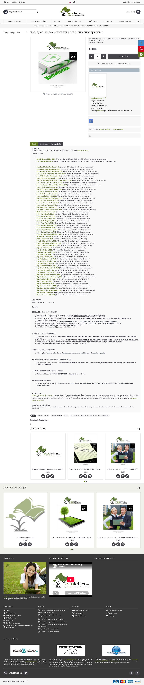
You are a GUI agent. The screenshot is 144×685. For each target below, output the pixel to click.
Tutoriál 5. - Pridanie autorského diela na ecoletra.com (52, 625)
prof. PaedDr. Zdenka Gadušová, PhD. (50, 171)
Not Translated (38, 428)
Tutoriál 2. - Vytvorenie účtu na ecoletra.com (49, 616)
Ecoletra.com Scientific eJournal (42, 395)
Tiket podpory (78, 613)
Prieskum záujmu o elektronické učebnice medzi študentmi (18, 627)
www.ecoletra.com (83, 150)
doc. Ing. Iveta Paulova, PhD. (47, 205)
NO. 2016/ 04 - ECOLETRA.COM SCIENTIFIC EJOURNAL (90, 415)
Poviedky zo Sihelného (25, 537)
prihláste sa (100, 111)
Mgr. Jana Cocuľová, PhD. (46, 288)
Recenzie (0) (56, 144)
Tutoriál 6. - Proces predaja (49, 629)
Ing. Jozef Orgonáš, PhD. (45, 270)
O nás (8, 610)
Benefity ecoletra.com (13, 623)
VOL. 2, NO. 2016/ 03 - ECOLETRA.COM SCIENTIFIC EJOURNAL (72, 537)
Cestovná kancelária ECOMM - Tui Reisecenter (116, 660)
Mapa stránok (10, 620)
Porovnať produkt (124, 63)
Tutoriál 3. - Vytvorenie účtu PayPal (52, 619)
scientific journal (56, 415)
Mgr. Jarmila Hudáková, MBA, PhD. (49, 290)
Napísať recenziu (118, 129)
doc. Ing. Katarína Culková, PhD (48, 203)
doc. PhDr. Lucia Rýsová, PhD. (47, 194)
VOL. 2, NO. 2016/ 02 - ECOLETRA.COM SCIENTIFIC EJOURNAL (95, 469)
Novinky (111, 616)
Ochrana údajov (11, 613)
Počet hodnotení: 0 (105, 129)
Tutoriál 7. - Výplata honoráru (49, 631)
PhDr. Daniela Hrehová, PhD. (46, 232)
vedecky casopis (43, 415)
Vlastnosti (44, 144)
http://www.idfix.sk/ (70, 659)
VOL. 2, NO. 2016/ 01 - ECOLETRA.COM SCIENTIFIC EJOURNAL (57, 469)
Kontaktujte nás (11, 618)
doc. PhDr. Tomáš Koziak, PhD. (47, 192)
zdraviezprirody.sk (31, 661)
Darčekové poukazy (115, 610)
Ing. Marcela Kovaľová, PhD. (46, 272)
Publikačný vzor (80, 616)
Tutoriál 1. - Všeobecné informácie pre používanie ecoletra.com (51, 611)
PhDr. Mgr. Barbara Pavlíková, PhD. (49, 234)
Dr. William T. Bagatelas (45, 236)
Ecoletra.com (8, 597)
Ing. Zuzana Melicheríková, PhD (48, 268)
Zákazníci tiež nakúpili (14, 487)
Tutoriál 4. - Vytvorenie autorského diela (53, 622)
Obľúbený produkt (106, 63)
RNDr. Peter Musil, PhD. (45, 239)
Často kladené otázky (81, 610)
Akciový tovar (112, 613)
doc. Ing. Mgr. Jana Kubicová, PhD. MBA (51, 174)
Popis (34, 144)
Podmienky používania (13, 615)
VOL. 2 (66, 415)
